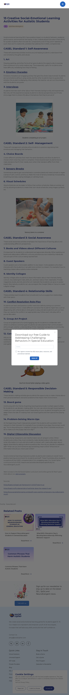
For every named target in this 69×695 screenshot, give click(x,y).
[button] (62, 4)
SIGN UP (34, 358)
